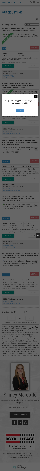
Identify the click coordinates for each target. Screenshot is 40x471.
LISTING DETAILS (8, 66)
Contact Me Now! (20, 415)
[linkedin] (20, 422)
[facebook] (14, 422)
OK (20, 110)
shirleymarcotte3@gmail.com (11, 77)
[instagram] (25, 422)
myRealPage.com (20, 467)
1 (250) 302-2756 (8, 75)
